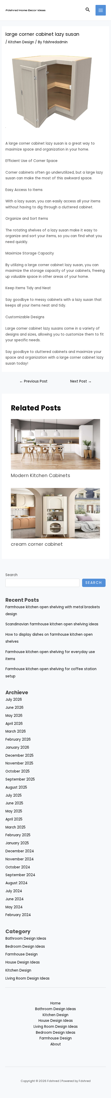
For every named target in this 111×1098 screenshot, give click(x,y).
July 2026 (13, 699)
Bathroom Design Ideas (25, 938)
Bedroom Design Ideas (25, 946)
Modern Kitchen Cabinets (41, 475)
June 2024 (14, 899)
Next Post (81, 381)
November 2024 (19, 859)
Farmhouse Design (21, 954)
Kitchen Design (21, 42)
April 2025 (13, 819)
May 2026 (13, 715)
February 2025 (17, 835)
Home (55, 1003)
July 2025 (13, 795)
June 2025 (14, 803)
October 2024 (17, 867)
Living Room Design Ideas (27, 978)
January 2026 (17, 747)
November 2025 (19, 763)
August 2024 (16, 883)
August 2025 (16, 787)
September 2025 (20, 779)
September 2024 (20, 875)
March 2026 (15, 731)
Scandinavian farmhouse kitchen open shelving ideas (51, 624)
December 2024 (19, 851)
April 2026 (14, 723)
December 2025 (19, 755)
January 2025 (17, 843)
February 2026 (18, 739)
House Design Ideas (22, 962)
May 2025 (13, 811)
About (55, 1044)
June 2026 (14, 707)
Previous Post (33, 381)
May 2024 (14, 907)
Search (11, 574)
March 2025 (15, 827)
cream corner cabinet (37, 544)
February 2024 (18, 914)
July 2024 (13, 891)
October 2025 (17, 771)
